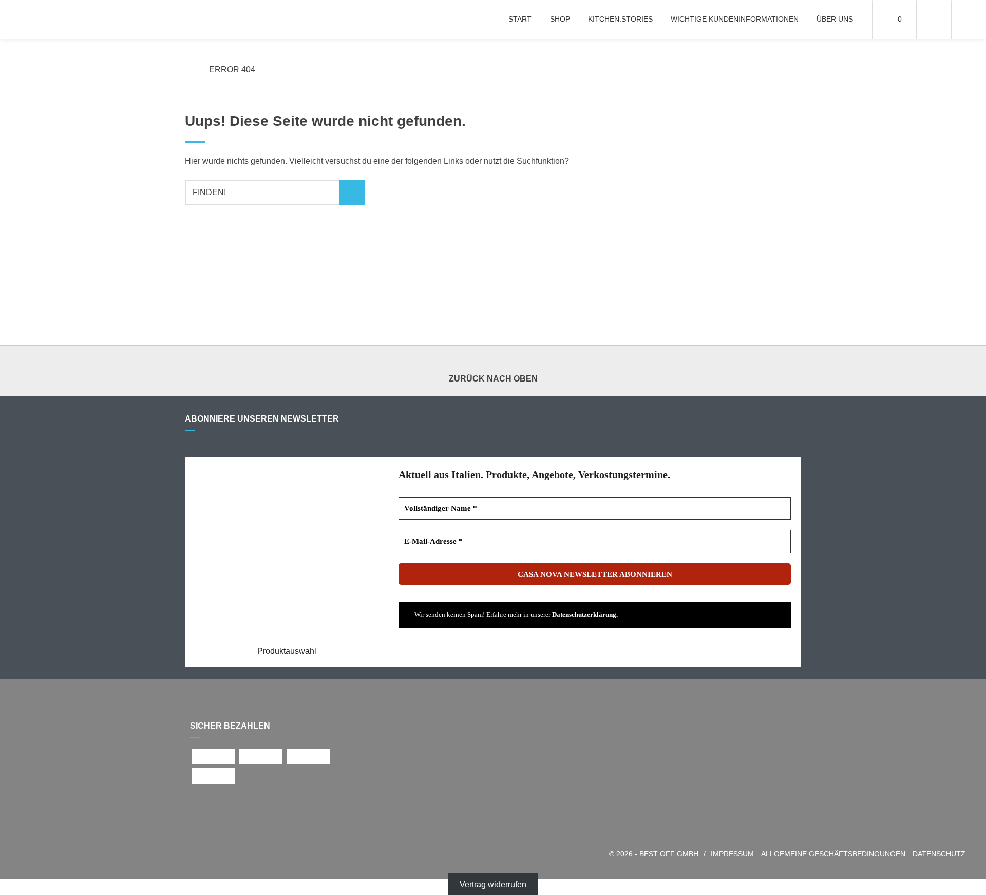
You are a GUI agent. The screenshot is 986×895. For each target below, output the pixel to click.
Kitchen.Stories (620, 19)
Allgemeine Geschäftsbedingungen (833, 854)
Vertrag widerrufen (493, 884)
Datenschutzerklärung (584, 614)
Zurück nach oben (493, 378)
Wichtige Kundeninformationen (735, 19)
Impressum (732, 854)
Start (520, 19)
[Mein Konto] (934, 19)
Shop (560, 19)
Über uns (835, 19)
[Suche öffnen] (969, 19)
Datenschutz (939, 854)
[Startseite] (62, 19)
